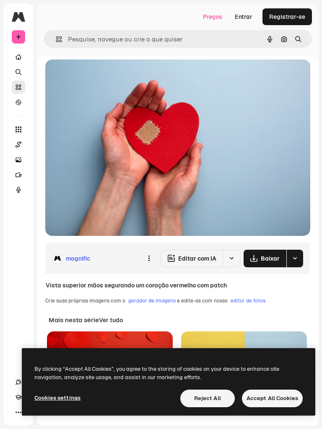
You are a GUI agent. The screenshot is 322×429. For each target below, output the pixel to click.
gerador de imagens (152, 300)
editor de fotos (248, 300)
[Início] (18, 57)
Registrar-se (287, 17)
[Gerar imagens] (18, 159)
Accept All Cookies (272, 398)
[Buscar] (18, 72)
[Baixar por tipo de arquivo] (294, 258)
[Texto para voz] (18, 189)
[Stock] (18, 87)
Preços (212, 17)
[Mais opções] (148, 258)
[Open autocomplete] (55, 39)
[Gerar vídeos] (18, 174)
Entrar (243, 17)
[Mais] (18, 412)
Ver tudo (111, 320)
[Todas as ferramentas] (18, 129)
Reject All (207, 398)
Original (99, 75)
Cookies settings (57, 397)
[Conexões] (18, 382)
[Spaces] (18, 144)
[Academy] (18, 397)
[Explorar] (18, 102)
